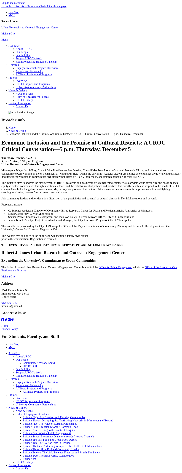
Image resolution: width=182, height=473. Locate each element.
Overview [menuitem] (21, 80)
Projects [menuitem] (13, 77)
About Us (14, 353)
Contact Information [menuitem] (20, 103)
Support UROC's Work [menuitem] (29, 58)
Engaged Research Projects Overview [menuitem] (37, 68)
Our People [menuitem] (22, 52)
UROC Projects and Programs (33, 401)
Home (12, 127)
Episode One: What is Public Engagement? (47, 433)
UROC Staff (30, 366)
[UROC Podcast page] (12, 319)
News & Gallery (18, 407)
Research (14, 378)
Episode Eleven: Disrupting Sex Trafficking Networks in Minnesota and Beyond (68, 420)
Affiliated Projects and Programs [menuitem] (34, 74)
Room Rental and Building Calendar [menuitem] (36, 61)
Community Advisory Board (39, 362)
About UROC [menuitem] (24, 48)
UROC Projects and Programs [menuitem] (33, 83)
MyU (12, 15)
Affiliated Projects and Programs (34, 388)
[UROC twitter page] (6, 319)
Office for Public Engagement (115, 267)
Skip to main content (13, 2)
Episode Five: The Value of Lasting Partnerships (50, 423)
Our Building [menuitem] (23, 55)
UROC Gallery (24, 462)
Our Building (23, 369)
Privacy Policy (9, 328)
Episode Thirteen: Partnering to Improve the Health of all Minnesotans (62, 446)
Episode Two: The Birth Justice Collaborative (48, 455)
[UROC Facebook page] (3, 319)
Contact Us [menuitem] (22, 106)
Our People (22, 359)
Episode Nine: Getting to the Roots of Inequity (49, 430)
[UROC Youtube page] (9, 319)
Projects (13, 394)
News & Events (17, 130)
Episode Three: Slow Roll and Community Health (51, 449)
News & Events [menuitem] (24, 93)
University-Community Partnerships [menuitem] (36, 87)
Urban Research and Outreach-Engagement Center (29, 27)
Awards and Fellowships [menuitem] (29, 71)
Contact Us (22, 468)
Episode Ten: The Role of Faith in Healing (47, 442)
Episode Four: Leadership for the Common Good (50, 426)
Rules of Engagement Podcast (32, 414)
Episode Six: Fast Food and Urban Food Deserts (50, 439)
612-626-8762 (9, 302)
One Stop (14, 12)
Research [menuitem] (14, 64)
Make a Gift (8, 33)
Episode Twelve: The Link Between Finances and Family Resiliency (61, 452)
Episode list (29, 458)
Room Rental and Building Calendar (36, 375)
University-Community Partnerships (36, 404)
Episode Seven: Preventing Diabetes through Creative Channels (58, 436)
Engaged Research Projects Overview (37, 382)
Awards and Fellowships (29, 385)
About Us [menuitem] (14, 45)
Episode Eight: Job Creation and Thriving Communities (54, 417)
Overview (21, 398)
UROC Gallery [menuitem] (24, 99)
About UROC (24, 356)
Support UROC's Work (29, 372)
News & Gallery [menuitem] (18, 90)
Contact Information (20, 465)
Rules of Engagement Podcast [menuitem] (32, 96)
